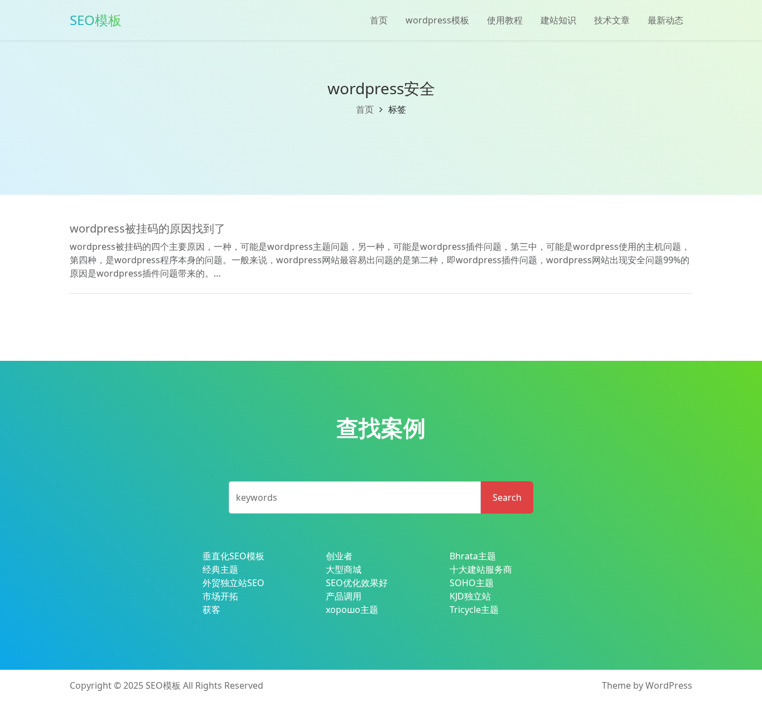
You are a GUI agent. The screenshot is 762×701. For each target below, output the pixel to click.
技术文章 (612, 20)
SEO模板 (163, 685)
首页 (379, 20)
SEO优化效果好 (357, 583)
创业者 (339, 556)
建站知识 (558, 20)
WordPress (668, 685)
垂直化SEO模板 (233, 556)
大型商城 (343, 569)
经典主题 (220, 569)
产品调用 (343, 596)
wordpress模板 (437, 20)
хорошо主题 (352, 609)
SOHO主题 (472, 583)
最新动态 (665, 20)
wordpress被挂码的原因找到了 (147, 228)
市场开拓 (220, 596)
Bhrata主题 (473, 556)
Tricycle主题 (474, 609)
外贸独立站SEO (233, 583)
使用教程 (505, 20)
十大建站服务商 (481, 569)
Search (507, 497)
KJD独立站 (470, 596)
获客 (211, 609)
